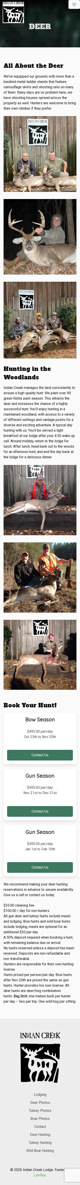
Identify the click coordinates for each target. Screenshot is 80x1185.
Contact (40, 1127)
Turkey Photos (40, 1111)
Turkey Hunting (40, 1143)
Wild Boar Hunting (40, 1151)
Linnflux (40, 1175)
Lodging (40, 1094)
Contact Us (40, 755)
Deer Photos (40, 1103)
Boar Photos (40, 1119)
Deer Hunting (40, 1135)
